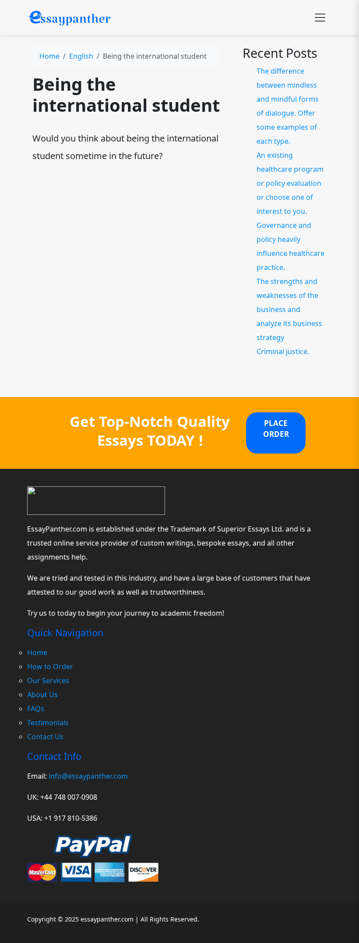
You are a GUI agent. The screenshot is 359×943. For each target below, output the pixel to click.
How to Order (50, 666)
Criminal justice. (283, 351)
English (81, 56)
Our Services (48, 680)
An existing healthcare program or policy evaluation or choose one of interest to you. (290, 183)
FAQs (35, 708)
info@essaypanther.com (88, 776)
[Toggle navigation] (320, 17)
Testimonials (48, 722)
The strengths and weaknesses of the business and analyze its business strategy (289, 309)
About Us (42, 694)
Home (49, 56)
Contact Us (45, 736)
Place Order (276, 429)
